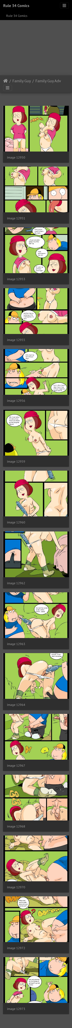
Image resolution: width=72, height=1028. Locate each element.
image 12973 (16, 1009)
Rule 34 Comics (16, 5)
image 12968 (16, 826)
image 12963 (16, 644)
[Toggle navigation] (64, 6)
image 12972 (16, 948)
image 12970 (16, 887)
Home (5, 81)
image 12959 (16, 461)
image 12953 (16, 279)
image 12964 (16, 705)
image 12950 (16, 157)
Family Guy (21, 80)
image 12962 (16, 583)
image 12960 (16, 522)
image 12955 (16, 340)
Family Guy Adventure (52, 80)
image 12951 (16, 218)
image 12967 (16, 765)
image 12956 (16, 401)
